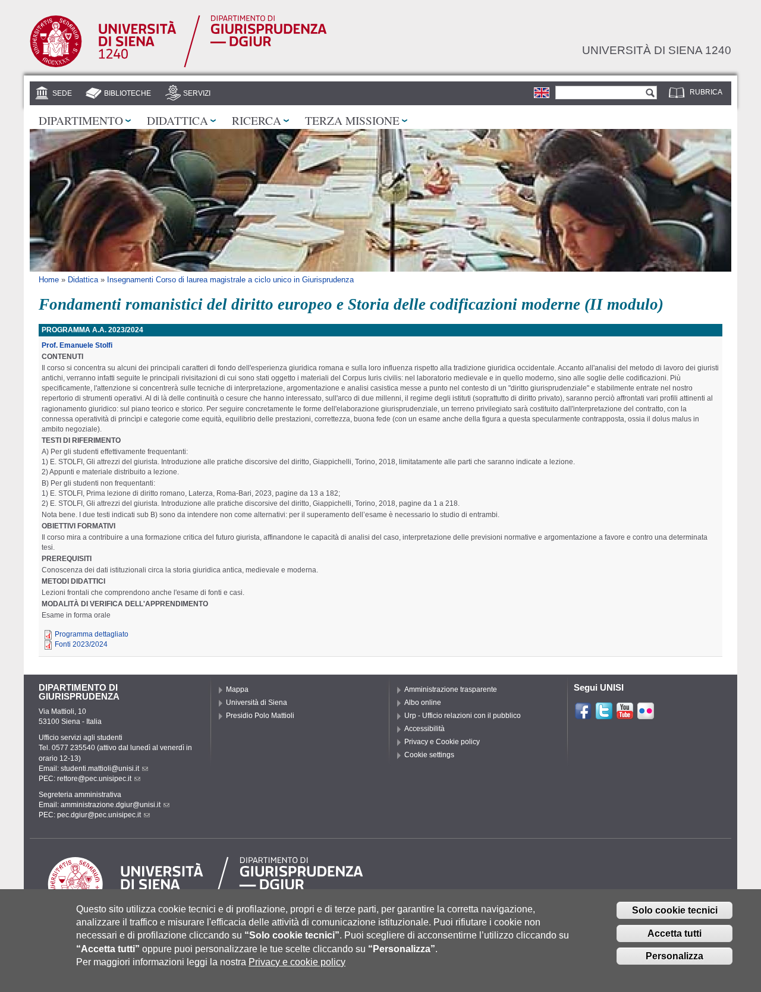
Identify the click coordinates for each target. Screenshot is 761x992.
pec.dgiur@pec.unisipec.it (99, 815)
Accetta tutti (674, 933)
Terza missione (352, 120)
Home (49, 279)
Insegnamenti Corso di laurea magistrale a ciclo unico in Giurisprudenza (230, 279)
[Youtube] (624, 715)
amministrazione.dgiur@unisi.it (111, 805)
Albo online (422, 702)
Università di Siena (256, 702)
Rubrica (706, 92)
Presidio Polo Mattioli (260, 715)
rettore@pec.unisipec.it (94, 778)
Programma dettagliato (91, 634)
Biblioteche (127, 93)
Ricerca (256, 120)
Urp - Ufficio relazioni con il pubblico (462, 715)
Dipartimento (81, 120)
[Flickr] (645, 715)
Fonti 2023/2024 (81, 644)
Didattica (177, 120)
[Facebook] (583, 715)
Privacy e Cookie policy (442, 742)
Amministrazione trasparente (450, 689)
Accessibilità (424, 729)
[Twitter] (604, 715)
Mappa (237, 689)
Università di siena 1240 (656, 49)
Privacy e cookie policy (297, 962)
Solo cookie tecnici (675, 910)
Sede (62, 93)
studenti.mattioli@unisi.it (100, 768)
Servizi (196, 93)
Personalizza (674, 956)
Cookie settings (429, 755)
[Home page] (178, 65)
